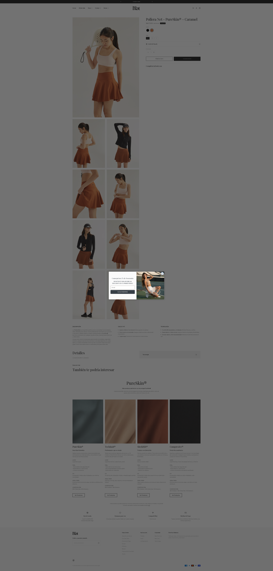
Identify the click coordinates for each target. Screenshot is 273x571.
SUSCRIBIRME (123, 292)
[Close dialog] (162, 273)
